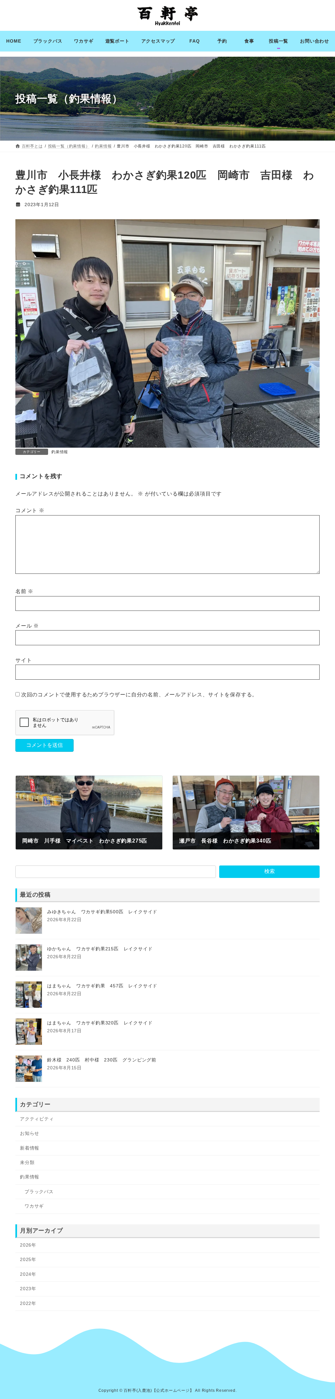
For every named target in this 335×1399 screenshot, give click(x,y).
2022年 (28, 1303)
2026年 (28, 1245)
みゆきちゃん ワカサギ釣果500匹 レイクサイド (102, 911)
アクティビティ (37, 1118)
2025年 (28, 1259)
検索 (269, 871)
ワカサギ (34, 1206)
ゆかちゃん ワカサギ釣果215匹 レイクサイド (99, 948)
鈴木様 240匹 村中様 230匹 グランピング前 (101, 1059)
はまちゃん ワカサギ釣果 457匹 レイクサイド (102, 985)
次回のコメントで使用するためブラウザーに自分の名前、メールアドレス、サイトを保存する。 (139, 694)
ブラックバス (39, 1191)
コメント (29, 510)
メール (27, 626)
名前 (24, 591)
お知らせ (29, 1133)
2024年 (28, 1273)
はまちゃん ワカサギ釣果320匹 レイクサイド (99, 1022)
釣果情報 (59, 452)
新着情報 (29, 1147)
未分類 (27, 1162)
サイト (23, 660)
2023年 (28, 1288)
